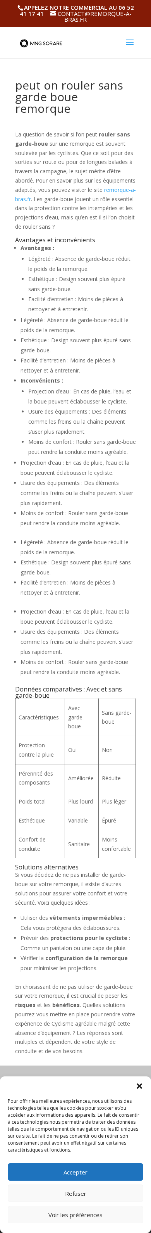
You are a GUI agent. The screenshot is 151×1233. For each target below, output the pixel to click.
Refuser (75, 1193)
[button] (139, 1086)
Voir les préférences (75, 1215)
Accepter (75, 1172)
